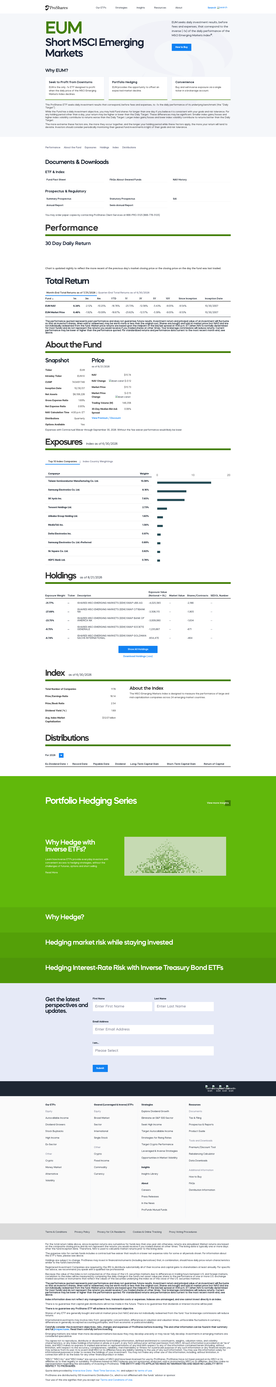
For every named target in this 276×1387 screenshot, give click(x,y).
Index (116, 148)
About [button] (178, 8)
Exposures (90, 148)
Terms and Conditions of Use (116, 1380)
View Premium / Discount (106, 418)
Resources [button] (160, 8)
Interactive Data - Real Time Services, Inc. (96, 1371)
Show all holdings (138, 649)
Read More (51, 873)
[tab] (71, 292)
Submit (100, 1068)
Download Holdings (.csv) (140, 656)
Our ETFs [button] (101, 8)
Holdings (104, 148)
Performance (52, 148)
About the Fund (72, 148)
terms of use (145, 1371)
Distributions (129, 148)
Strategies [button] (121, 8)
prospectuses (61, 1329)
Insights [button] (141, 8)
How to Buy (181, 47)
